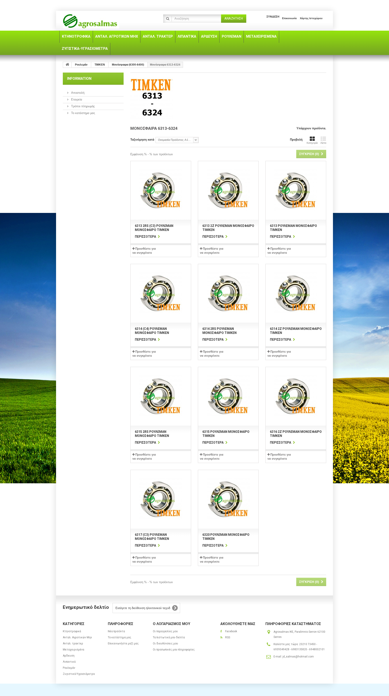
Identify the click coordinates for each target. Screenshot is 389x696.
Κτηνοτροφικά (72, 631)
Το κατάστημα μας (82, 113)
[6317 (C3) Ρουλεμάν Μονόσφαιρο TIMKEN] (161, 499)
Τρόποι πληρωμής (82, 106)
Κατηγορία (312, 142)
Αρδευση (69, 655)
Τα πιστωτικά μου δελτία (169, 637)
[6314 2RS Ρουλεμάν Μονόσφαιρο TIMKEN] (228, 293)
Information (79, 78)
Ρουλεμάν (69, 667)
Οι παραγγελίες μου (165, 631)
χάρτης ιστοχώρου (311, 18)
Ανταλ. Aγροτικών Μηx (77, 637)
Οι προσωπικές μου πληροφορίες (174, 649)
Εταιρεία (76, 99)
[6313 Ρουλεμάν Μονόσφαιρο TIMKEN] (296, 190)
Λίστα (323, 142)
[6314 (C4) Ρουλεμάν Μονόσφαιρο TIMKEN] (161, 293)
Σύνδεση (273, 16)
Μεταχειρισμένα (73, 649)
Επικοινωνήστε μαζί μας (123, 643)
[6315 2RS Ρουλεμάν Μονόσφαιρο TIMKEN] (161, 396)
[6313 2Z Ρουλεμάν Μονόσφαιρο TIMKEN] (228, 190)
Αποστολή (77, 92)
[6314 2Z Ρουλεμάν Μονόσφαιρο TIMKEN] (296, 293)
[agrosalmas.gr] (104, 21)
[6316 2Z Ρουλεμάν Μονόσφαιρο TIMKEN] (296, 396)
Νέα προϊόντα (116, 631)
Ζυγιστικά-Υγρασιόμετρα (79, 673)
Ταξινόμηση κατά (142, 139)
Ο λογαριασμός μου (171, 624)
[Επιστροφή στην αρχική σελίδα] (67, 65)
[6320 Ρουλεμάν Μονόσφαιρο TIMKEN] (228, 499)
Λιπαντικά (69, 661)
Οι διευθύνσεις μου (165, 643)
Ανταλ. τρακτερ (73, 643)
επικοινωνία (289, 18)
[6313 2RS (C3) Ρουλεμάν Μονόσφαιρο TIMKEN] (161, 190)
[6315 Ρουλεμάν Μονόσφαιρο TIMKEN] (228, 396)
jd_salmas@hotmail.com (298, 656)
